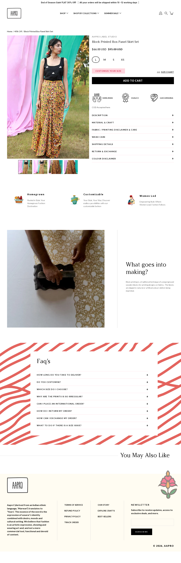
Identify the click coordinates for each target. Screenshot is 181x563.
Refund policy (72, 510)
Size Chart (167, 72)
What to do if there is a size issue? (59, 425)
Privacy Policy (72, 516)
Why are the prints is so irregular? (60, 396)
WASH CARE (98, 137)
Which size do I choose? (52, 389)
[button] (166, 13)
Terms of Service (73, 505)
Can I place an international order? (60, 403)
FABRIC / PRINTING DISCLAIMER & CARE (114, 129)
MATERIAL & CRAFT (103, 122)
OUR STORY (103, 505)
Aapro (169, 545)
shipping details (102, 144)
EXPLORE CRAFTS (106, 510)
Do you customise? (49, 382)
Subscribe (141, 532)
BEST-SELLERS (104, 516)
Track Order (71, 522)
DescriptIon (100, 115)
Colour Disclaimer (104, 158)
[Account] (160, 13)
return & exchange (104, 151)
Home (9, 31)
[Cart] (171, 13)
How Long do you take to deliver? (59, 375)
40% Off (18, 31)
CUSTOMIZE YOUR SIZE (108, 71)
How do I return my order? (54, 411)
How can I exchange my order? (57, 418)
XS (122, 59)
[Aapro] (14, 13)
